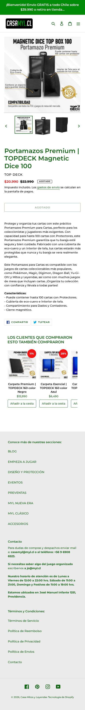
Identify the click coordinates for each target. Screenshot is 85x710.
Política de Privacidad (24, 641)
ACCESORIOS (18, 524)
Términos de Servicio (23, 621)
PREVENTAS (17, 493)
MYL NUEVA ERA (20, 503)
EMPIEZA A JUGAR (22, 462)
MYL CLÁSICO (18, 513)
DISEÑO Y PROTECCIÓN (26, 472)
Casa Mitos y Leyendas (34, 697)
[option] (23, 125)
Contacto (15, 662)
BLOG (12, 451)
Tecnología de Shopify (61, 697)
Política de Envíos (21, 651)
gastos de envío (48, 187)
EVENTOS (15, 482)
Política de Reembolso (25, 631)
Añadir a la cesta (22, 403)
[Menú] (78, 23)
